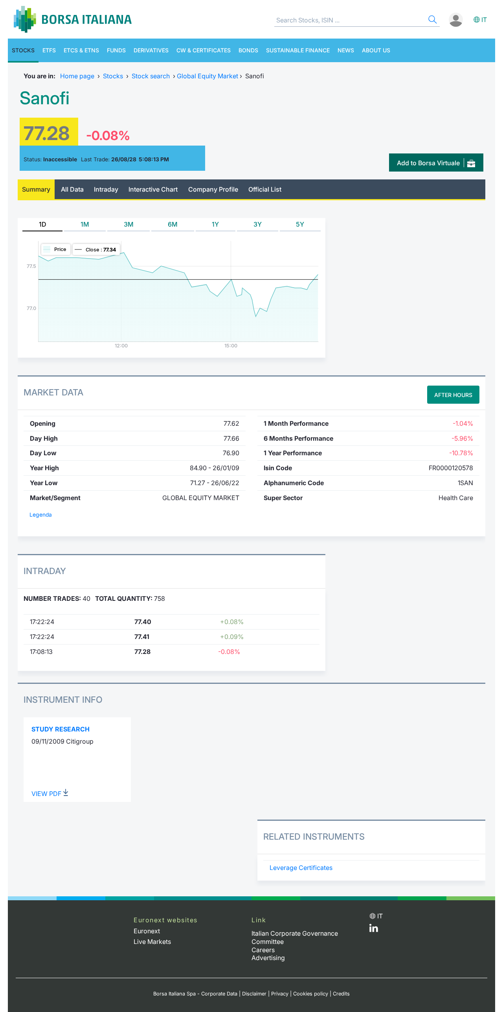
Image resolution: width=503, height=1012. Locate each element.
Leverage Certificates (301, 868)
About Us (376, 50)
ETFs (49, 50)
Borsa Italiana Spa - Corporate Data (195, 994)
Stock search (151, 76)
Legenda (40, 515)
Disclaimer (254, 994)
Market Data (53, 392)
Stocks (23, 50)
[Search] (432, 21)
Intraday (106, 189)
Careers (263, 950)
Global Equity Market (207, 76)
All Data (72, 189)
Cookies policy (310, 994)
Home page (77, 76)
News (346, 50)
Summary (36, 189)
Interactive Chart (153, 189)
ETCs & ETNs (81, 50)
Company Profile (213, 189)
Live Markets (152, 942)
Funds (116, 50)
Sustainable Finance (298, 50)
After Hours (453, 395)
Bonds (248, 50)
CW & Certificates (203, 50)
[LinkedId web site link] (373, 930)
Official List (264, 189)
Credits (341, 994)
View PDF (47, 794)
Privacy (279, 994)
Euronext (147, 931)
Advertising (268, 958)
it (484, 20)
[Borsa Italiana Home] (73, 19)
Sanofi (45, 98)
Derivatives (151, 50)
